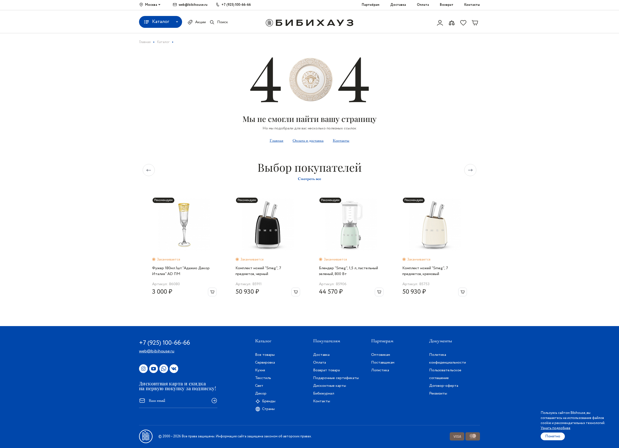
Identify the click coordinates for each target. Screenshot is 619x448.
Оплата (423, 4)
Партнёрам (370, 4)
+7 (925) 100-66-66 (236, 4)
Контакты (472, 4)
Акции (200, 22)
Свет (259, 385)
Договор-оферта (443, 385)
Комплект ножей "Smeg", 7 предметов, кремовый (425, 271)
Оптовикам (380, 355)
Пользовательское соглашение (445, 374)
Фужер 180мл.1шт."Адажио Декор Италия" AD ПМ (181, 271)
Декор (260, 393)
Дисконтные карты (329, 385)
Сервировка (265, 362)
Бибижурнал (323, 393)
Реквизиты (438, 393)
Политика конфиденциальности (447, 358)
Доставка (398, 4)
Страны (268, 409)
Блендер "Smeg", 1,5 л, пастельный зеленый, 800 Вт (348, 271)
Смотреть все (309, 178)
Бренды (268, 401)
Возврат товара (326, 370)
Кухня (260, 370)
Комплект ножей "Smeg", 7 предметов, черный (258, 271)
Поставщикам (382, 362)
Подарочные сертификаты (336, 378)
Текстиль (263, 378)
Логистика (380, 370)
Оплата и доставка (308, 140)
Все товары (265, 355)
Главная (276, 140)
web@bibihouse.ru (193, 4)
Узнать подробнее (555, 428)
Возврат (446, 4)
